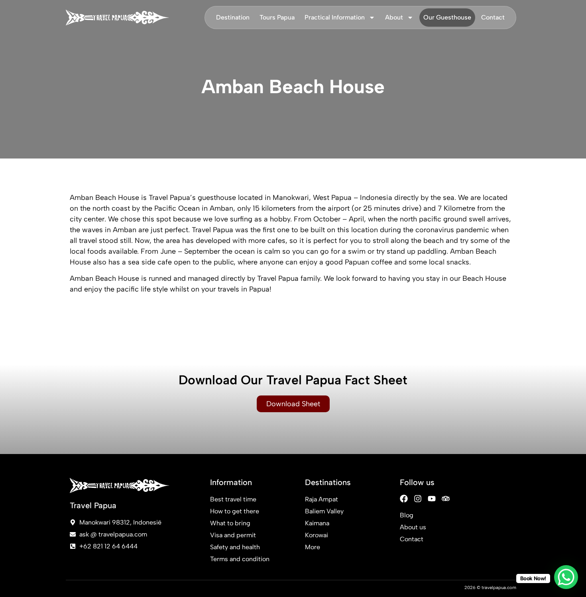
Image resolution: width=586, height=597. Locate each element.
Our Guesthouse (447, 17)
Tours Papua (277, 17)
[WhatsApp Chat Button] (566, 577)
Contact (493, 17)
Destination (233, 17)
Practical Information (335, 17)
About (394, 17)
